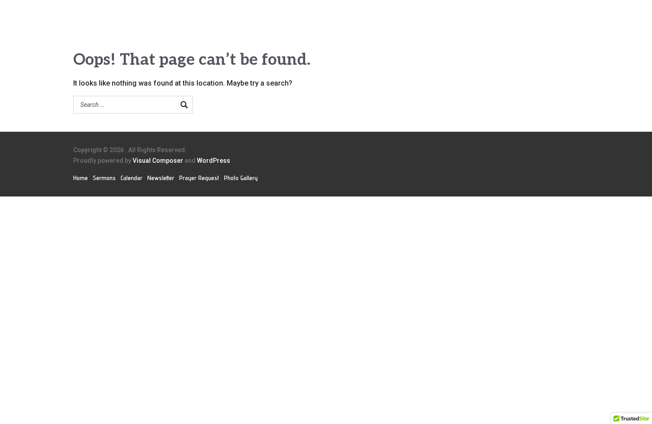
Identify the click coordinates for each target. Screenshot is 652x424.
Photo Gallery (241, 177)
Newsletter (160, 177)
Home (80, 177)
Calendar (131, 177)
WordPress (213, 160)
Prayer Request (199, 177)
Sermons (104, 177)
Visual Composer (158, 160)
